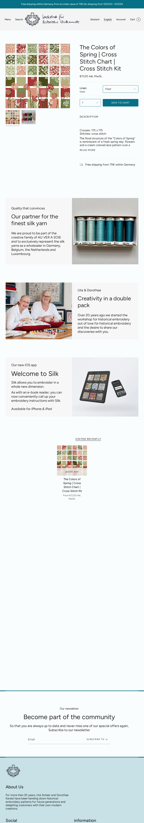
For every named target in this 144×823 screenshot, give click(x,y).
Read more (88, 150)
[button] (19, 19)
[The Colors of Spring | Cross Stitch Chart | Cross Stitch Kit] (72, 460)
